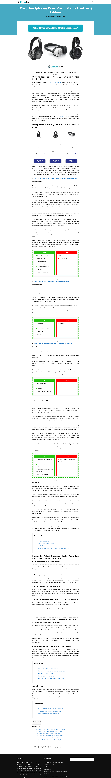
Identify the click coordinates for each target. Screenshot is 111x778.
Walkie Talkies (66, 1)
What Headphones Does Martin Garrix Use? (50, 709)
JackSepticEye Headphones (46, 543)
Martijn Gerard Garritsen (54, 82)
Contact (88, 1)
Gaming (58, 1)
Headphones (37, 745)
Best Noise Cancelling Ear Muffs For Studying (51, 678)
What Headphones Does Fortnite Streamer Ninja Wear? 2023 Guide (48, 747)
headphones (62, 116)
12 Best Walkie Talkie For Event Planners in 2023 (55, 776)
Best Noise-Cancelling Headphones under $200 (52, 671)
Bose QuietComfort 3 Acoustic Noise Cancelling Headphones (53, 343)
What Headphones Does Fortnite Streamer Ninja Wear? (54, 548)
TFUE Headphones (43, 541)
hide (39, 721)
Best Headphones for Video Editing (48, 668)
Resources (82, 1)
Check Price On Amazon (39, 161)
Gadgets (51, 1)
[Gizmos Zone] (24, 2)
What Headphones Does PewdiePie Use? (50, 711)
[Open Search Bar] (93, 2)
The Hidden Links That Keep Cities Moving (53, 762)
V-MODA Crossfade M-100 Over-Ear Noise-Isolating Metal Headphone (55, 178)
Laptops (44, 1)
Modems (75, 1)
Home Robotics (47, 769)
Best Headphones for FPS (45, 673)
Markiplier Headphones (44, 546)
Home (39, 1)
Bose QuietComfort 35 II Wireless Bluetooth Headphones (51, 281)
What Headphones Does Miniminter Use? (50, 713)
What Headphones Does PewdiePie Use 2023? (44, 746)
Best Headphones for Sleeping (47, 676)
